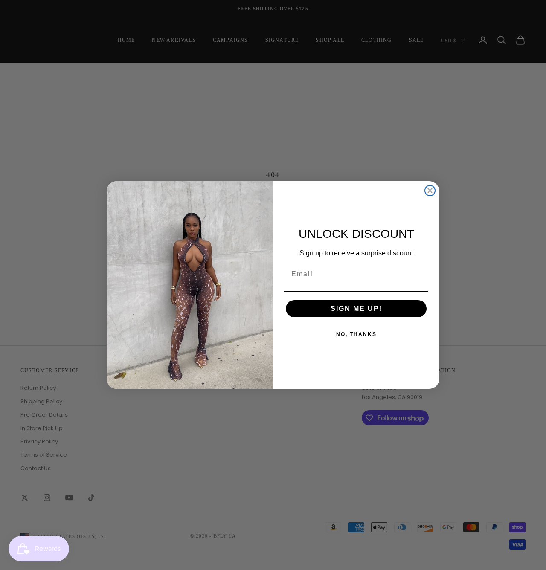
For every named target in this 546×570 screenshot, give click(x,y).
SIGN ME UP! (356, 308)
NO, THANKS (356, 334)
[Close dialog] (430, 190)
